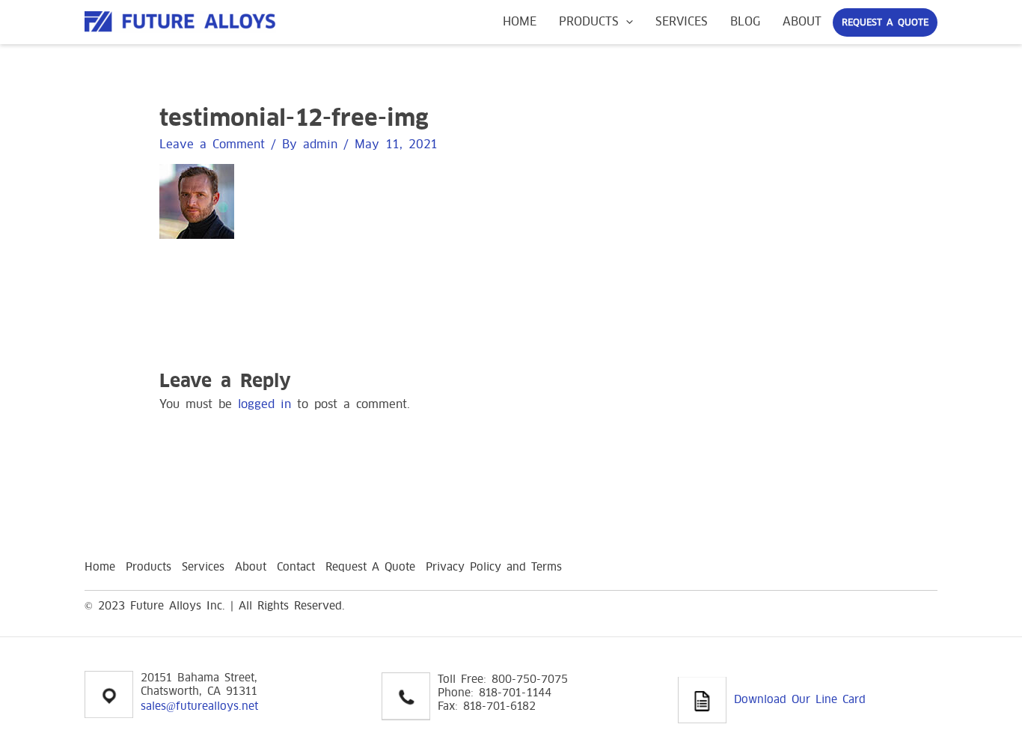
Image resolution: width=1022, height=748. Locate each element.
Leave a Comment (212, 144)
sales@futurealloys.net (199, 706)
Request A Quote (885, 22)
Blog (745, 21)
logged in (264, 404)
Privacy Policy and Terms (494, 567)
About (802, 21)
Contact (296, 567)
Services (681, 21)
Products (589, 21)
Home (519, 21)
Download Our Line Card (800, 699)
